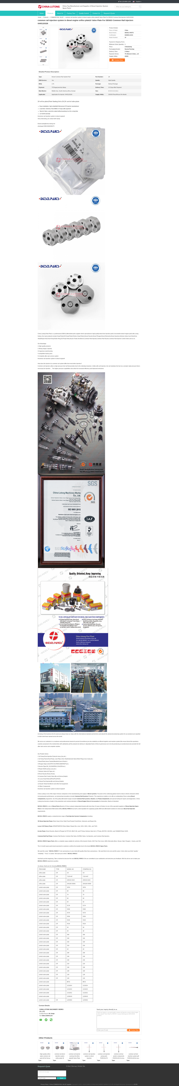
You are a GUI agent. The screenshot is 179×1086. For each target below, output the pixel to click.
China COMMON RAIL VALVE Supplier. (60, 1084)
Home (42, 13)
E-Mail (68, 1066)
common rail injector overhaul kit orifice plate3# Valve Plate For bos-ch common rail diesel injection (74, 1056)
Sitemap (74, 1066)
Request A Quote (109, 13)
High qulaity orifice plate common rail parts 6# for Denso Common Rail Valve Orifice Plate (45, 1056)
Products (50, 13)
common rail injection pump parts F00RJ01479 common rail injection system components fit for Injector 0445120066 (104, 1056)
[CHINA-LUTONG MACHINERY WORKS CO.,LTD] (49, 7)
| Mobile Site (81, 1066)
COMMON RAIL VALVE (56, 17)
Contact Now (118, 60)
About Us (60, 13)
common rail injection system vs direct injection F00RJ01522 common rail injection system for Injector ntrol (89, 1056)
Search (140, 6)
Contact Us (96, 13)
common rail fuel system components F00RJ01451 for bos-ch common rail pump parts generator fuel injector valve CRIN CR (119, 1056)
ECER (135, 1084)
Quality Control (84, 13)
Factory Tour (71, 13)
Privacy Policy (44, 1084)
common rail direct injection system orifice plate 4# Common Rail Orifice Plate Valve (60, 1056)
